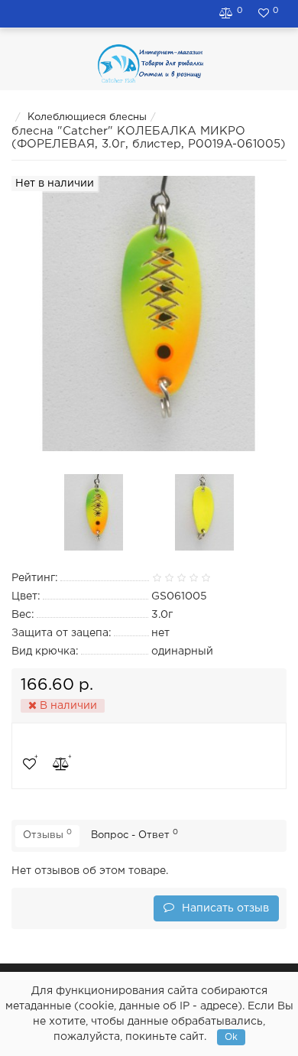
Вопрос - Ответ (134, 834)
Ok (231, 1037)
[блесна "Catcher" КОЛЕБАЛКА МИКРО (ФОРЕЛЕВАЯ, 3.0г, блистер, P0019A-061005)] (94, 512)
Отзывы (47, 834)
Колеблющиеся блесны (87, 117)
